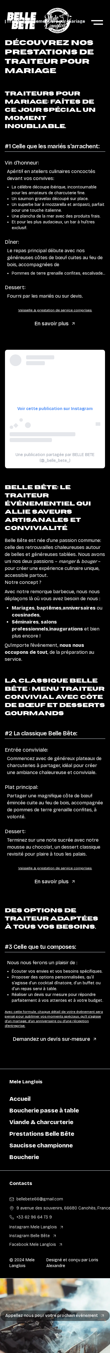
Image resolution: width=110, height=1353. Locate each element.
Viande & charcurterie (41, 1122)
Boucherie (24, 1157)
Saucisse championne (41, 1145)
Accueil (20, 1098)
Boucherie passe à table (44, 1110)
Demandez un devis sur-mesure (51, 1039)
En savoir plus (52, 323)
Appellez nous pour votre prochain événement (51, 1315)
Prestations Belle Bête (41, 1133)
